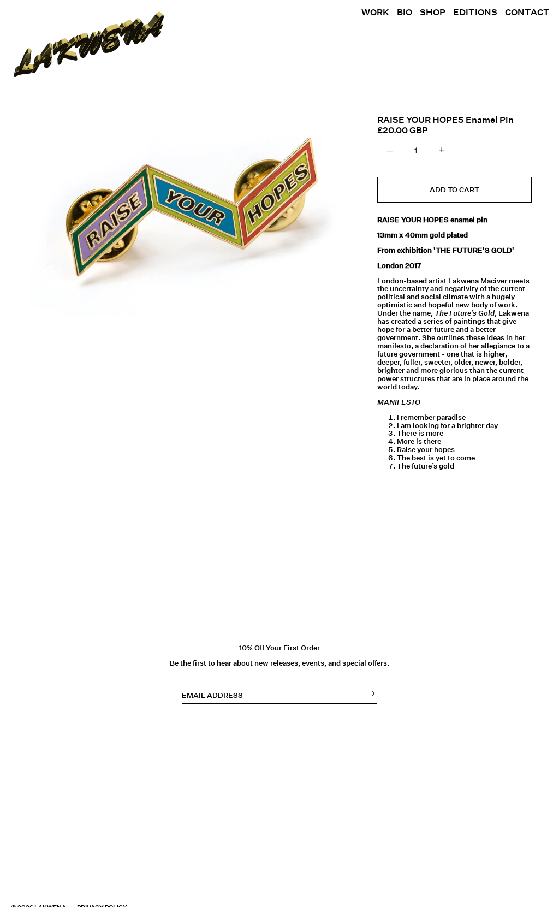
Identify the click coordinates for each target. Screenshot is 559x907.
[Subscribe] (368, 693)
